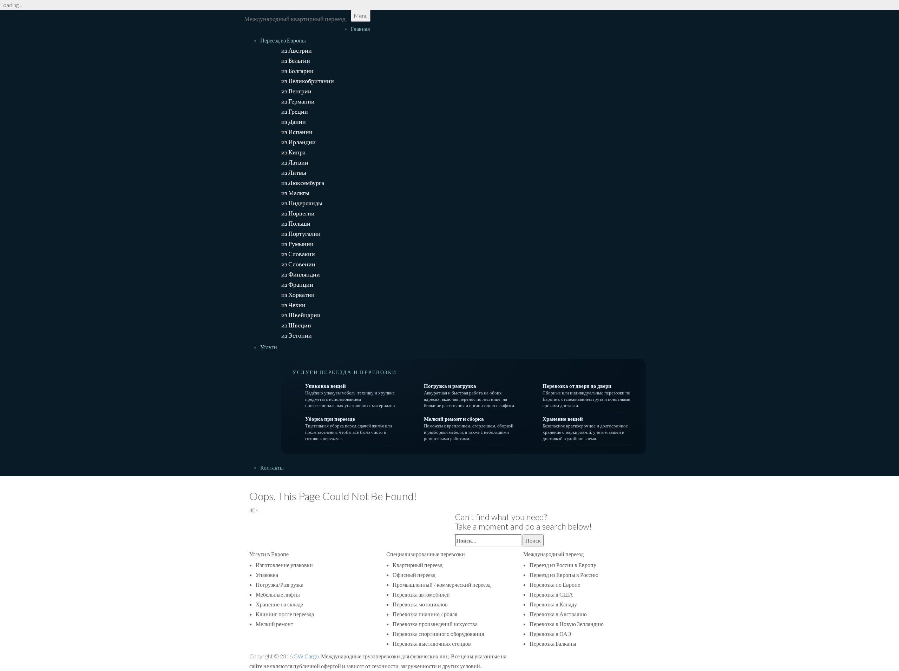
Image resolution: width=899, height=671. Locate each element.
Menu (361, 15)
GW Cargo (306, 656)
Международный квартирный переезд (295, 18)
